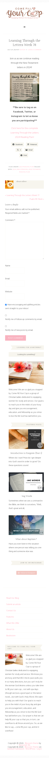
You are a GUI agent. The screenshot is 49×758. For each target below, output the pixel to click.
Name (7, 265)
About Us (10, 629)
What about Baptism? (26, 539)
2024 (14, 169)
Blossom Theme (32, 747)
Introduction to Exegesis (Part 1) (26, 453)
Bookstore (10, 635)
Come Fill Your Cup (24, 13)
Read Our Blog (12, 598)
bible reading (22, 169)
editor (22, 50)
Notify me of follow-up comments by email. (23, 319)
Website (8, 291)
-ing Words (26, 496)
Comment (10, 220)
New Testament (35, 169)
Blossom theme (32, 743)
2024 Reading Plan (26, 167)
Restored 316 (24, 745)
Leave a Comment (34, 50)
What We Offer (12, 623)
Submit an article (13, 604)
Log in (39, 749)
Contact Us (11, 610)
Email (7, 278)
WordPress (30, 749)
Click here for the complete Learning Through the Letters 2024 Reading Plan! (24, 132)
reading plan (24, 172)
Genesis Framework (15, 749)
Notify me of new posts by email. (19, 330)
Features (10, 617)
